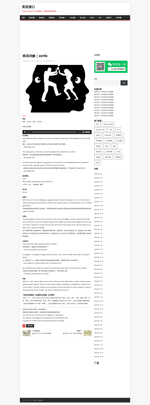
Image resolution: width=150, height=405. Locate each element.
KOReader (108, 135)
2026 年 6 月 (98, 182)
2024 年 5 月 (98, 281)
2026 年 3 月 (98, 194)
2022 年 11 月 (98, 353)
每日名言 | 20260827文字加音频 (103, 102)
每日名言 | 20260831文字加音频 (103, 92)
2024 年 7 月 (98, 273)
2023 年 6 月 (98, 325)
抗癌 (114, 146)
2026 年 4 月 (98, 190)
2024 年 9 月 (98, 265)
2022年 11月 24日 (30, 61)
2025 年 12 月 (98, 206)
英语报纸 (51, 18)
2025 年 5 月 (98, 233)
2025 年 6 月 (98, 229)
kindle (98, 135)
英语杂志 (42, 18)
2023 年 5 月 (98, 329)
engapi (40, 61)
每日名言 (83, 18)
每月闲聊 (119, 18)
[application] (57, 132)
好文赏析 (73, 18)
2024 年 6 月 (98, 277)
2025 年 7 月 (98, 225)
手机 (106, 146)
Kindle (92, 18)
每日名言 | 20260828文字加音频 (103, 100)
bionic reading (108, 124)
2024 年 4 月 (98, 285)
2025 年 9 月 (98, 218)
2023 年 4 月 (98, 333)
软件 (97, 163)
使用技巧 (109, 18)
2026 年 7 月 (98, 178)
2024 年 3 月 (98, 289)
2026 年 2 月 (98, 198)
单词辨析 (109, 141)
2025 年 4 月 (98, 237)
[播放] (25, 132)
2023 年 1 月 (98, 345)
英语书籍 (32, 18)
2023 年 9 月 (98, 313)
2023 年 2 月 (98, 341)
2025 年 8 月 (98, 221)
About (35, 400)
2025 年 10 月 (98, 214)
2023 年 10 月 (98, 309)
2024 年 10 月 (98, 261)
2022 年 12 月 (98, 349)
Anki (100, 18)
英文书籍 (108, 157)
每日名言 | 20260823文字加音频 (103, 113)
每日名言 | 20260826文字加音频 (103, 105)
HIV (118, 130)
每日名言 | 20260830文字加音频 (103, 94)
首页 (23, 18)
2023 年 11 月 (98, 305)
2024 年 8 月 (98, 269)
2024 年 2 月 (98, 293)
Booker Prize (100, 130)
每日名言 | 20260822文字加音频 (103, 115)
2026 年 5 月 (98, 186)
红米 (118, 152)
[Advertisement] (75, 38)
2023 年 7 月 (98, 321)
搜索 (95, 79)
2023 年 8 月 (98, 317)
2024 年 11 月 (98, 257)
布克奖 (98, 146)
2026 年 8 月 (98, 174)
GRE (110, 130)
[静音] (83, 132)
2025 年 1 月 (98, 249)
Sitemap (40, 400)
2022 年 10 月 (98, 357)
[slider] (88, 132)
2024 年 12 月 (98, 253)
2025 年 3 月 (98, 241)
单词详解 (61, 18)
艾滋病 (98, 157)
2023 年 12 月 (98, 301)
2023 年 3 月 (98, 337)
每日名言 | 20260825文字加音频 (103, 108)
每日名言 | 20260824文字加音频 (103, 110)
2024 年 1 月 (98, 297)
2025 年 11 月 (98, 210)
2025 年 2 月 (98, 245)
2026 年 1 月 (98, 202)
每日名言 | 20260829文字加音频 (103, 97)
